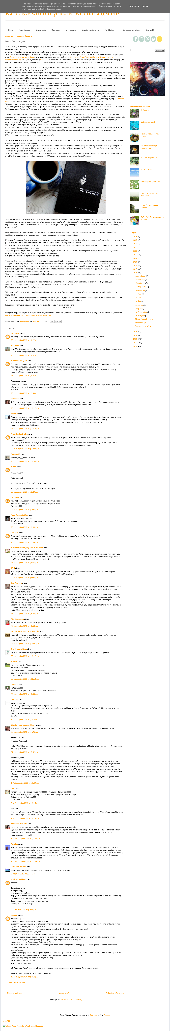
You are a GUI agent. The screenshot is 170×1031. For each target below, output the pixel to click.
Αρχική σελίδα (64, 993)
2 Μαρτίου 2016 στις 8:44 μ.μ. (23, 874)
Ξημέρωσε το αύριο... (144, 326)
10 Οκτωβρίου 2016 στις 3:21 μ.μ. (24, 977)
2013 (135, 339)
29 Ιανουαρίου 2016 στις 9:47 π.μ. (24, 375)
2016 (135, 273)
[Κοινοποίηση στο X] (55, 321)
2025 (135, 240)
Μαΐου (138, 301)
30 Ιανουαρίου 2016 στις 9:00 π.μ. (24, 694)
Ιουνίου (139, 298)
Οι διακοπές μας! (148, 122)
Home (10, 30)
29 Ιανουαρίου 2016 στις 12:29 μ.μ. (25, 449)
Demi (13, 788)
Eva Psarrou (16, 583)
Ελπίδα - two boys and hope (23, 725)
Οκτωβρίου (140, 283)
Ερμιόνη (14, 699)
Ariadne (14, 844)
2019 (135, 262)
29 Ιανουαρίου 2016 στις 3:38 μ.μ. (24, 527)
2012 (135, 342)
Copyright (150, 30)
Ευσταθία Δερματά (19, 824)
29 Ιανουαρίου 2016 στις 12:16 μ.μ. (25, 428)
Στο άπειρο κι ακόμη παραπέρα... (149, 147)
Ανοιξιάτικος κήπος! (149, 158)
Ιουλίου (139, 294)
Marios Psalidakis (18, 879)
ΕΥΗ (13, 568)
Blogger (107, 1015)
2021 (135, 255)
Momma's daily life (19, 361)
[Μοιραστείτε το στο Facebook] (58, 321)
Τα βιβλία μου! (111, 30)
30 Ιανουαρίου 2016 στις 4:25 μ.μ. (24, 732)
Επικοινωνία (40, 30)
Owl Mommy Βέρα (19, 649)
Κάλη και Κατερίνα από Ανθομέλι (25, 631)
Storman (93, 1015)
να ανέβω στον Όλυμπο (97, 57)
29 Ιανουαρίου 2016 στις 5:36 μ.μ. (24, 578)
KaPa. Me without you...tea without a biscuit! (62, 14)
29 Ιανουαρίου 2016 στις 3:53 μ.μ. (24, 542)
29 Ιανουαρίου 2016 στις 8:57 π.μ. (24, 355)
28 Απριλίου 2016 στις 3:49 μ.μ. (23, 910)
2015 (135, 332)
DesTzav (14, 533)
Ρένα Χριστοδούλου (19, 515)
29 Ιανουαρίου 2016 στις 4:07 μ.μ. (24, 562)
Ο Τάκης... (145, 110)
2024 (135, 244)
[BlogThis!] (53, 321)
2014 (135, 335)
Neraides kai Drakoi (19, 434)
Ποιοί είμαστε (24, 30)
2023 (135, 247)
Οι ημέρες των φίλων (131, 30)
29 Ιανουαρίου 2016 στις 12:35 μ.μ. (25, 461)
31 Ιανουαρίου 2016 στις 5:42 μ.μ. (24, 752)
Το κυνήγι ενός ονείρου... (151, 181)
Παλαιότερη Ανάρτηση (115, 993)
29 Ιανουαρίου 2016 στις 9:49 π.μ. (24, 393)
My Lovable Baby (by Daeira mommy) (27, 548)
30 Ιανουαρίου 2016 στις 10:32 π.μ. (25, 719)
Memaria (14, 661)
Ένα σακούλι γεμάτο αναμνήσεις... (149, 194)
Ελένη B (14, 684)
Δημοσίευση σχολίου (16, 982)
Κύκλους (43, 60)
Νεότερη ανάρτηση (15, 993)
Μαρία (13, 467)
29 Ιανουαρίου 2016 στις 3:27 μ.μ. (24, 510)
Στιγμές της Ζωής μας (91, 30)
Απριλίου (139, 305)
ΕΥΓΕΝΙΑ (15, 346)
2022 (135, 251)
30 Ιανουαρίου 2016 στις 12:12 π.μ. (25, 679)
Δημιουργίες (71, 30)
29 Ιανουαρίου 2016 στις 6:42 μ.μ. (24, 613)
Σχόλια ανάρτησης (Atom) (71, 999)
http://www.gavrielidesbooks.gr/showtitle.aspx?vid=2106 (28, 315)
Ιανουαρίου (140, 316)
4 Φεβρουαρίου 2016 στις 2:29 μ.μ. (25, 818)
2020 (135, 258)
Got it (145, 6)
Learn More (133, 6)
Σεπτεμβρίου (141, 287)
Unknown (15, 333)
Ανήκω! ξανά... (147, 169)
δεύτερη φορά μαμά (78, 57)
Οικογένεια (55, 30)
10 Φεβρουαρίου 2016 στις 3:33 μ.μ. (25, 838)
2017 (135, 269)
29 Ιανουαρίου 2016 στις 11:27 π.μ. (25, 408)
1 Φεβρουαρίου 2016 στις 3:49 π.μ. (25, 783)
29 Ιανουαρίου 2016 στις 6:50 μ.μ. (24, 626)
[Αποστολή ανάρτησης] (46, 321)
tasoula (14, 915)
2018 (135, 266)
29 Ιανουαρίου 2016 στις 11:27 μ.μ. (25, 656)
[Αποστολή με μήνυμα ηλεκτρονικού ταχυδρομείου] (51, 321)
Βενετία (14, 414)
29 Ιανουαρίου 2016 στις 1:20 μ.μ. (24, 492)
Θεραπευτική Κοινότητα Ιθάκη (22, 57)
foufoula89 (15, 454)
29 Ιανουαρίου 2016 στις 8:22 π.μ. (24, 340)
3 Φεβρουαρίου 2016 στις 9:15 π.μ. (25, 803)
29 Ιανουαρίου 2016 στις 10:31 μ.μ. (25, 644)
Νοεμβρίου (140, 280)
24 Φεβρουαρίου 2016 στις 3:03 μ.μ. (25, 861)
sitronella (15, 399)
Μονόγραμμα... (141, 323)
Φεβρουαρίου (141, 312)
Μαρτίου (139, 309)
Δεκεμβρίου (141, 276)
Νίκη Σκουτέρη (17, 619)
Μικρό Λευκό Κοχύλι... (144, 319)
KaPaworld (24, 321)
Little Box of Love (18, 867)
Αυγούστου (140, 290)
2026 (135, 237)
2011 (135, 346)
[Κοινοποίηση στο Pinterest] (60, 321)
